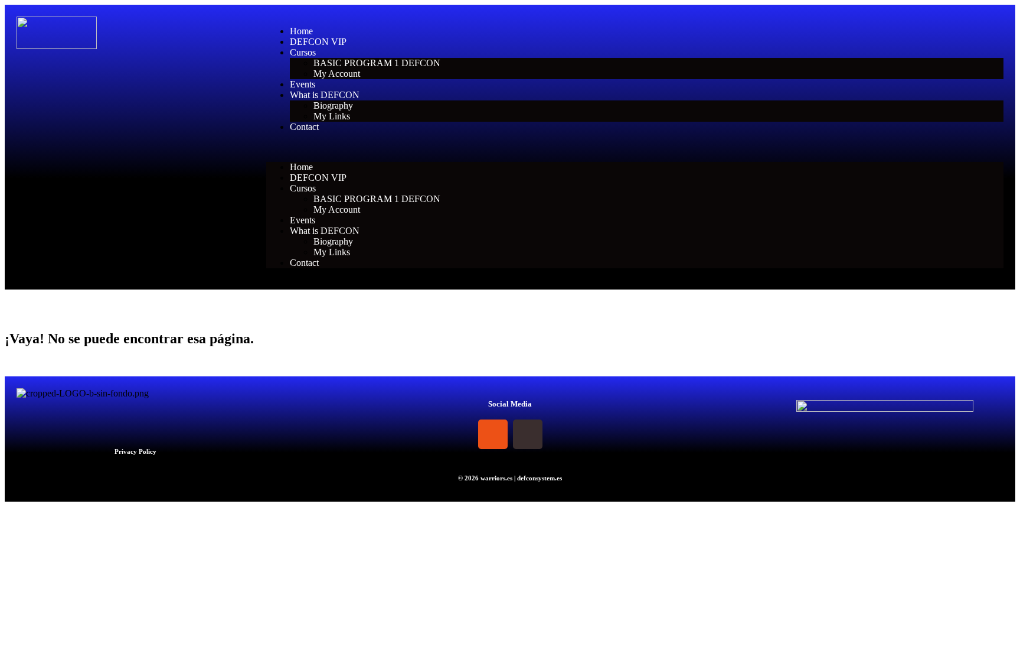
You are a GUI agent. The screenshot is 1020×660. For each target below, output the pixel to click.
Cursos (303, 52)
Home (301, 31)
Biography (333, 105)
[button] (634, 147)
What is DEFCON (324, 95)
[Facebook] (458, 434)
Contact (304, 127)
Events (302, 84)
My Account (336, 74)
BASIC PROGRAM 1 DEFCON (376, 63)
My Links (331, 116)
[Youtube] (562, 434)
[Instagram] (493, 434)
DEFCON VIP (318, 42)
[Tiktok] (527, 434)
